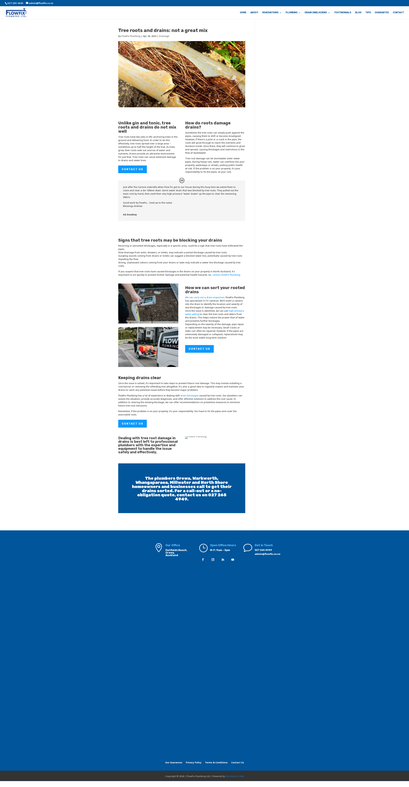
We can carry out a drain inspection (204, 297)
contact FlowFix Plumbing (226, 274)
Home (243, 13)
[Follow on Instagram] (213, 559)
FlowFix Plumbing (130, 36)
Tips (368, 13)
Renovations (270, 13)
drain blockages (189, 395)
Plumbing (291, 13)
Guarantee (382, 13)
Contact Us (132, 169)
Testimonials (342, 13)
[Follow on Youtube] (232, 559)
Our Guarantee (173, 762)
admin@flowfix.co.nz (267, 554)
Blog (358, 13)
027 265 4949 (263, 550)
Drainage (164, 36)
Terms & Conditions (216, 762)
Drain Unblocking (316, 13)
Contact (398, 13)
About (254, 13)
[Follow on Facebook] (203, 559)
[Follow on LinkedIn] (223, 559)
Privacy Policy (193, 762)
